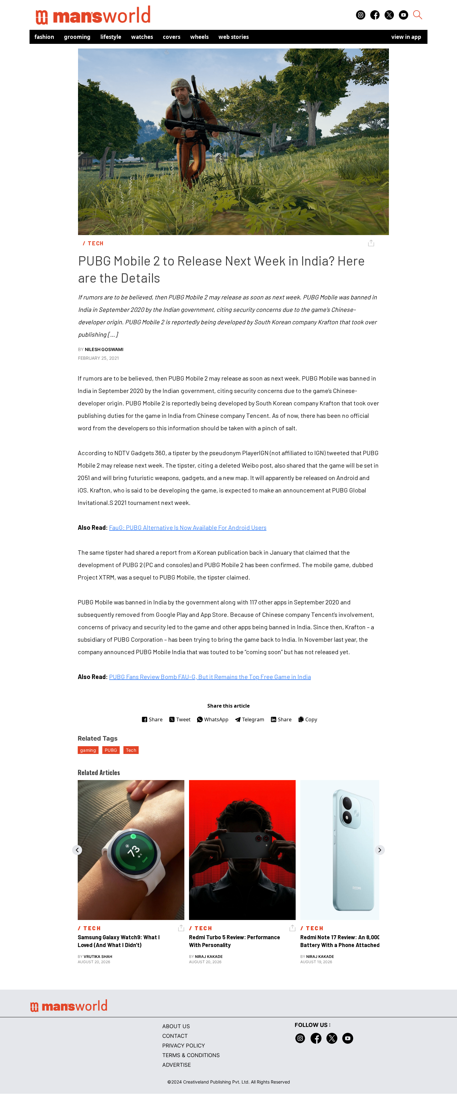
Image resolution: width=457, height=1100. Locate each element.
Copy (311, 719)
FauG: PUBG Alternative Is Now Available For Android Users (187, 527)
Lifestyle (110, 36)
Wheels (199, 36)
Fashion (44, 36)
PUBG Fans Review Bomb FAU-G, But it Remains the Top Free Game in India (210, 676)
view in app (406, 36)
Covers (171, 36)
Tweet (183, 719)
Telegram (253, 719)
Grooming (77, 36)
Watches (142, 36)
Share (156, 719)
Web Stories (234, 36)
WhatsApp (216, 719)
